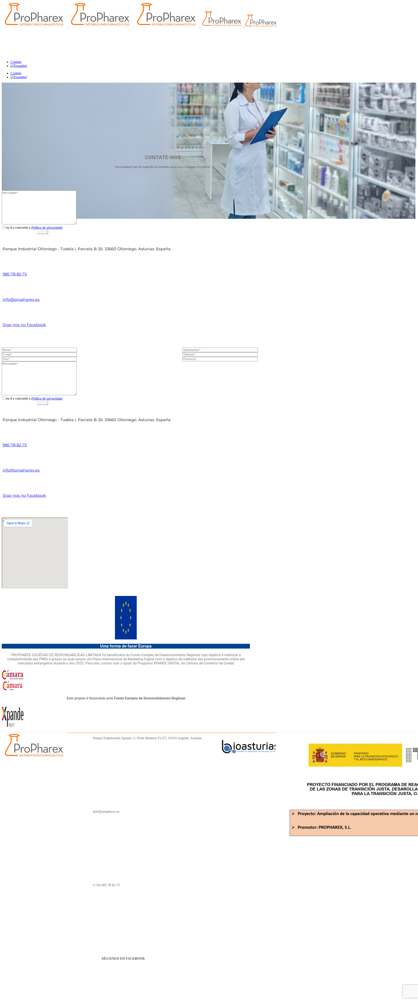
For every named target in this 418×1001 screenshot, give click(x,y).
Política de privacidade (46, 227)
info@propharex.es (21, 299)
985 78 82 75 (15, 274)
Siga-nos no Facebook (24, 324)
